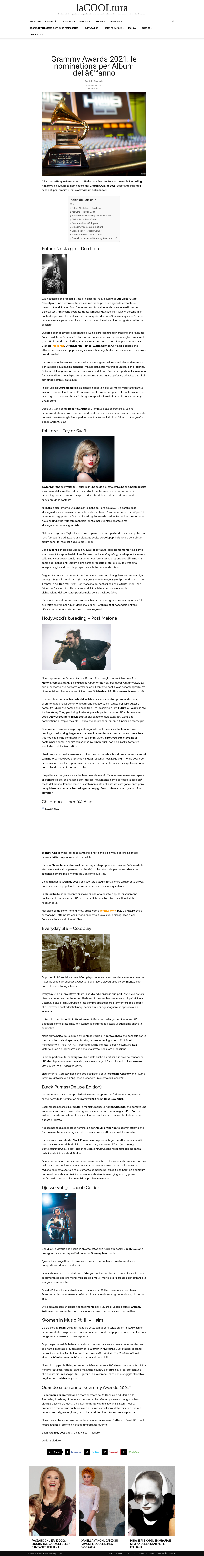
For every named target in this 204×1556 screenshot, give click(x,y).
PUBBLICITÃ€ (162, 1553)
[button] (172, 21)
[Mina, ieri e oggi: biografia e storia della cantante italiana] (151, 1501)
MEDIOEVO (68, 21)
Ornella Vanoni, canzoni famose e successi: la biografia (99, 1544)
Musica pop (93, 89)
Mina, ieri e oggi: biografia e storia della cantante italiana (150, 1544)
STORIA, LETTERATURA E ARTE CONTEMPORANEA (54, 28)
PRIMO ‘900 (114, 21)
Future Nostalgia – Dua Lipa (86, 208)
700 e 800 (98, 21)
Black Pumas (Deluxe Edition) (87, 227)
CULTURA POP (91, 28)
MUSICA (132, 28)
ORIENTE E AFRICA (113, 28)
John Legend (108, 910)
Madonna (58, 345)
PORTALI (172, 1553)
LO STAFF (108, 1553)
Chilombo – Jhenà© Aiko (84, 219)
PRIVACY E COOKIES (146, 1553)
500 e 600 (83, 21)
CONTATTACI (131, 1553)
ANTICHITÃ (50, 21)
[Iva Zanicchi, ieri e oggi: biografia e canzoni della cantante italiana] (52, 1501)
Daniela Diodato (94, 81)
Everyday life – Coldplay (85, 223)
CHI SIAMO (119, 1553)
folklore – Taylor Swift (83, 212)
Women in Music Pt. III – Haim (87, 234)
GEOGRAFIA (35, 34)
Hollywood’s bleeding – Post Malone (91, 215)
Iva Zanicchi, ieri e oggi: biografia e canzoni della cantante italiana (51, 1544)
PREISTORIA (35, 21)
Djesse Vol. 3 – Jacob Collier (86, 231)
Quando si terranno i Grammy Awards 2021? (94, 238)
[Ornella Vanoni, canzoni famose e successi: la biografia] (102, 1501)
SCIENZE (146, 28)
